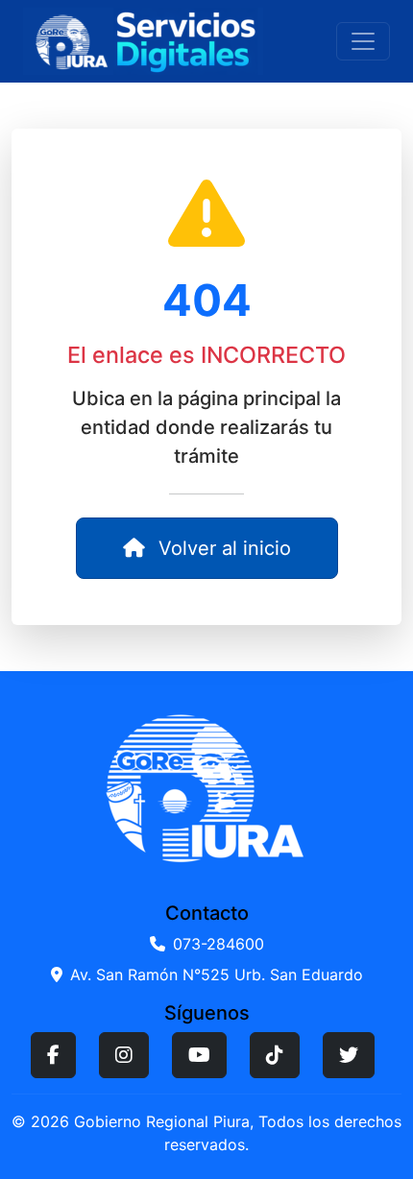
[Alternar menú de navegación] (363, 41)
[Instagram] (124, 1055)
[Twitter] (349, 1055)
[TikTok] (275, 1055)
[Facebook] (53, 1055)
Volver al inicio (222, 548)
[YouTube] (199, 1055)
